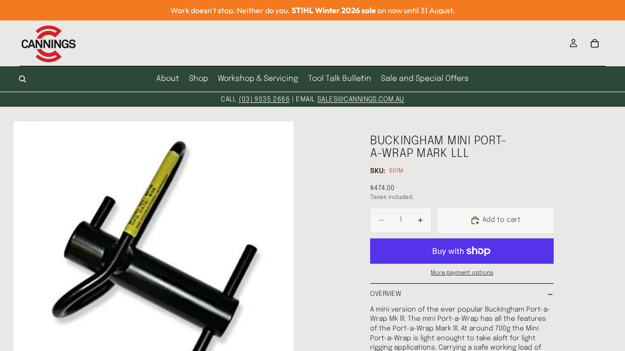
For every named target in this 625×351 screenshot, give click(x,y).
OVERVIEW (385, 294)
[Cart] (594, 43)
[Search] (22, 79)
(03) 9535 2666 (264, 99)
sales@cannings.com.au (360, 99)
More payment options (462, 273)
